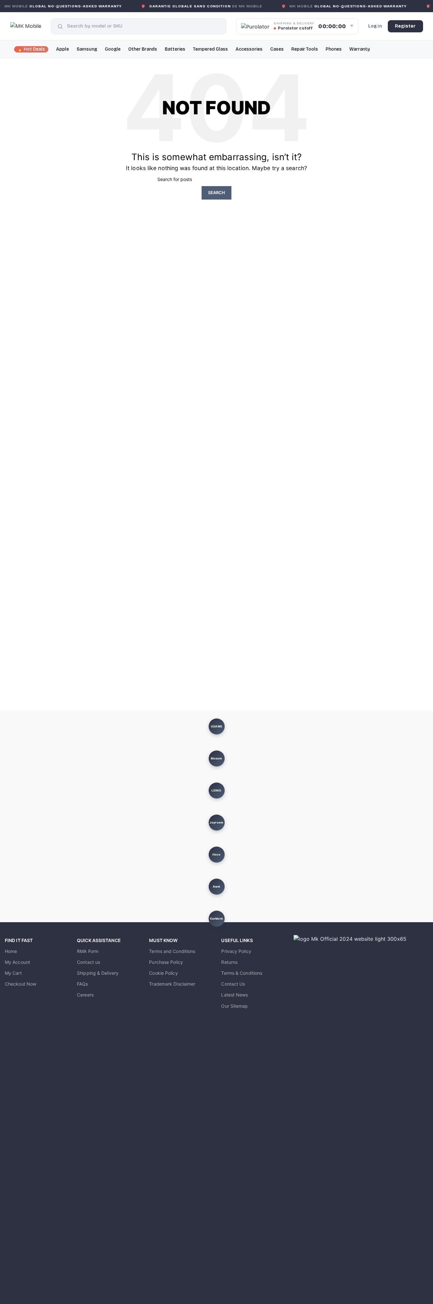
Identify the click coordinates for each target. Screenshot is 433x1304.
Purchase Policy (166, 962)
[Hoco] (216, 855)
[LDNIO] (216, 791)
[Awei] (216, 887)
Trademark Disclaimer (172, 984)
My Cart (13, 973)
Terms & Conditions (241, 973)
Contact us (88, 962)
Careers (85, 994)
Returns (229, 962)
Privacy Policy (236, 951)
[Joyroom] (216, 823)
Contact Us (233, 984)
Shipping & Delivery (98, 973)
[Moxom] (216, 758)
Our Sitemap (234, 1006)
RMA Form (87, 951)
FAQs (82, 984)
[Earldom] (216, 919)
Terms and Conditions (172, 951)
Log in (375, 26)
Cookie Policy (163, 973)
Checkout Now (20, 984)
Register (405, 26)
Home (11, 951)
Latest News (234, 994)
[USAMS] (216, 726)
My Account (17, 962)
